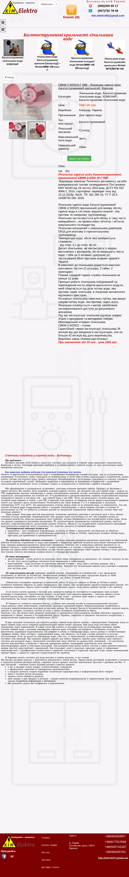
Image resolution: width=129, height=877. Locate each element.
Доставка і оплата (50, 867)
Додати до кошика (79, 158)
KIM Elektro (32, 462)
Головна (46, 838)
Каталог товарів (49, 845)
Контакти (46, 860)
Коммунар (6, 465)
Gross (17, 465)
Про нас (46, 853)
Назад (10, 77)
